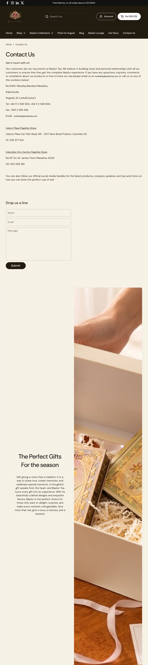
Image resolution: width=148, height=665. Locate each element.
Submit (15, 265)
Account (108, 16)
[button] (129, 16)
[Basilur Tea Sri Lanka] (15, 16)
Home (9, 44)
